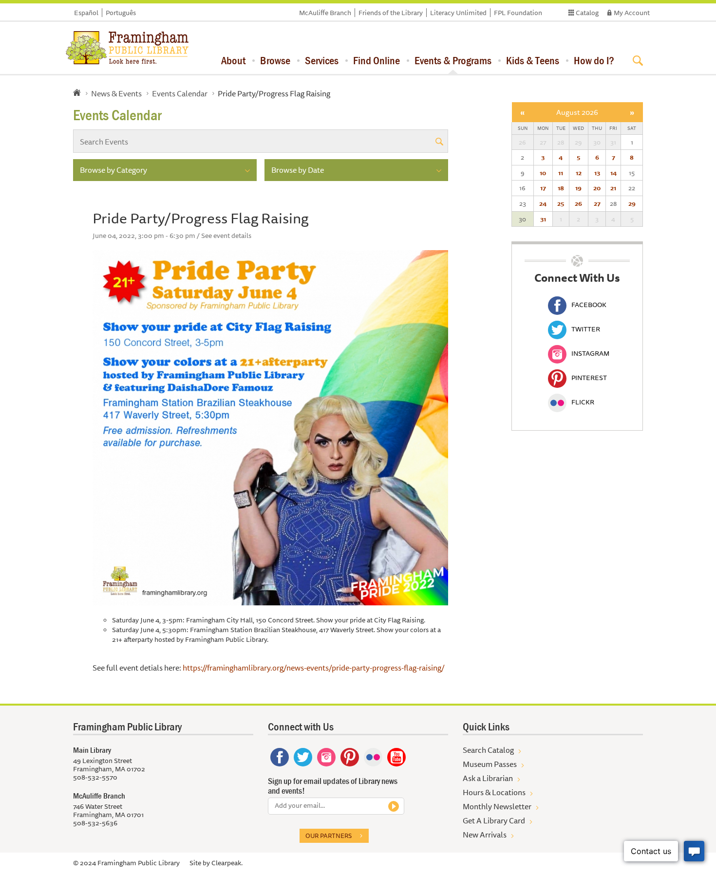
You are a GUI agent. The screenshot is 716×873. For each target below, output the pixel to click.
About (233, 60)
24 (542, 203)
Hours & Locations (494, 792)
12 (579, 173)
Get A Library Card (494, 820)
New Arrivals (485, 834)
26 (578, 203)
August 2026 (577, 112)
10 (543, 173)
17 (543, 188)
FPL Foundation (518, 12)
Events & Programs (453, 60)
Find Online (376, 60)
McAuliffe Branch (325, 12)
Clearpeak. (227, 862)
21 (613, 188)
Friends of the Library (390, 12)
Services (322, 60)
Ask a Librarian (488, 778)
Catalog (587, 12)
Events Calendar (179, 93)
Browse (275, 60)
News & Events (116, 93)
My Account (632, 12)
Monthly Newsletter (497, 806)
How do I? (594, 60)
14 (613, 173)
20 (597, 188)
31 (543, 219)
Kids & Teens (532, 60)
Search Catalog (488, 750)
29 (632, 203)
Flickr (582, 402)
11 (560, 173)
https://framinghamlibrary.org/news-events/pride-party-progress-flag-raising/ (314, 667)
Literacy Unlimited (458, 12)
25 (560, 203)
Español (86, 12)
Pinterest (589, 377)
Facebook (588, 304)
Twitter (585, 329)
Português (121, 12)
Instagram (590, 353)
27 (597, 203)
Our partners (328, 835)
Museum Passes (490, 764)
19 (578, 188)
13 (597, 173)
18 (561, 188)
